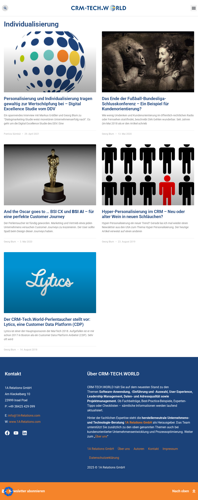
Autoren (139, 449)
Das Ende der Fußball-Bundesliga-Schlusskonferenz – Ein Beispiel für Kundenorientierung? (135, 103)
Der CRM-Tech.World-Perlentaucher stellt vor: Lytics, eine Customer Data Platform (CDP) (47, 322)
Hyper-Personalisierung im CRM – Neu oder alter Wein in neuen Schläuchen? (143, 214)
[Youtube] (16, 433)
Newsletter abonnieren (27, 491)
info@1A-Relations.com (24, 415)
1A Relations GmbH (138, 422)
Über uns (101, 436)
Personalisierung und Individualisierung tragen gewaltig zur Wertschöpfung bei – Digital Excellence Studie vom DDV (48, 103)
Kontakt (153, 449)
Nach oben (180, 491)
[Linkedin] (24, 433)
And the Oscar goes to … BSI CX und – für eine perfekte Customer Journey (49, 214)
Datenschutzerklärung (104, 458)
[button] (5, 8)
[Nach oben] (194, 491)
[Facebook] (7, 433)
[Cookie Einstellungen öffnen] (8, 495)
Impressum (170, 449)
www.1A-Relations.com (25, 422)
